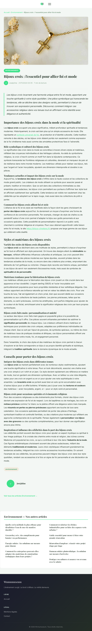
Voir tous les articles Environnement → (20, 496)
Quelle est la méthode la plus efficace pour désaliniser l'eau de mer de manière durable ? (23, 527)
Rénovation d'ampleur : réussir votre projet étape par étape (67, 544)
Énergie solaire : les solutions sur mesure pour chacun (22, 544)
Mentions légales (10, 612)
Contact (7, 616)
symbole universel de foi (28, 135)
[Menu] (49, 4)
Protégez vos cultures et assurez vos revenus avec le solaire (67, 560)
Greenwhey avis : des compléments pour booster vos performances (22, 536)
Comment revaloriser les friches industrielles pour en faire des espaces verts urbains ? (67, 527)
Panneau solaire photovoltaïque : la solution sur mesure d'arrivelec (67, 552)
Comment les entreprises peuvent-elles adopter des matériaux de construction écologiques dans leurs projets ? (22, 554)
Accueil (6, 12)
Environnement (17, 12)
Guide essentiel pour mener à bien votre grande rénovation (66, 536)
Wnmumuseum (13, 582)
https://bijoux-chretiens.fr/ (38, 228)
